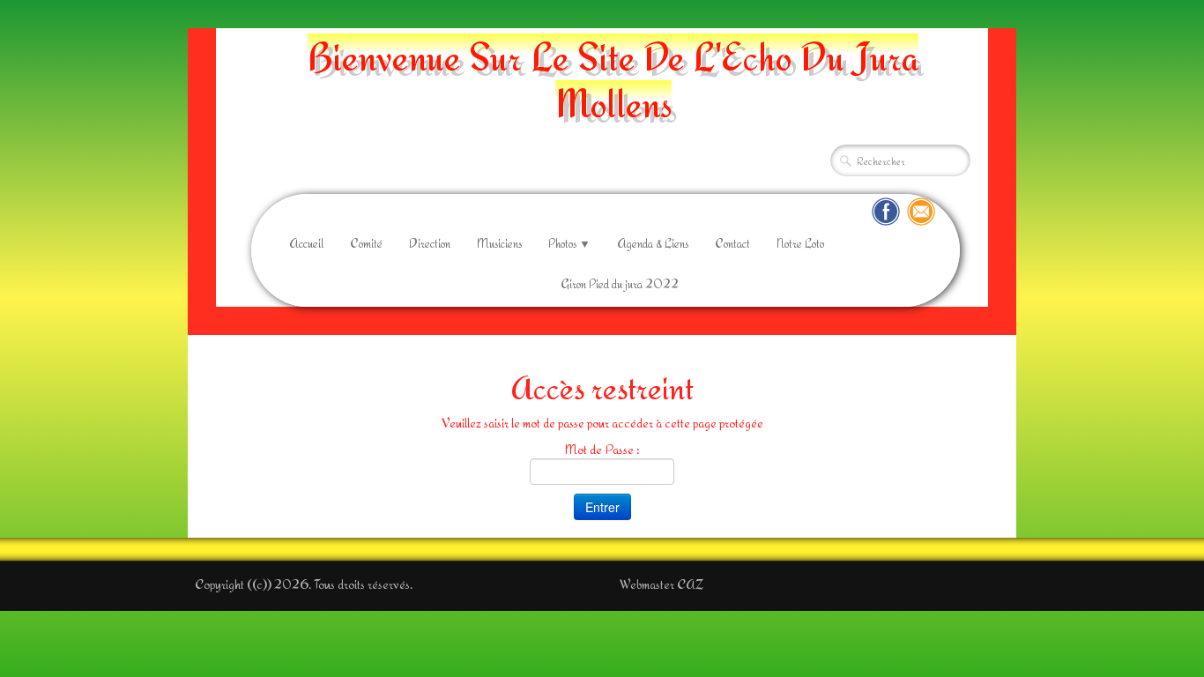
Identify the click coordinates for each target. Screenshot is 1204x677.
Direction (429, 243)
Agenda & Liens (652, 243)
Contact (732, 243)
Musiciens (499, 243)
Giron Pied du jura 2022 (620, 284)
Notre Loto (800, 243)
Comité (366, 243)
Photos (569, 243)
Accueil (306, 243)
